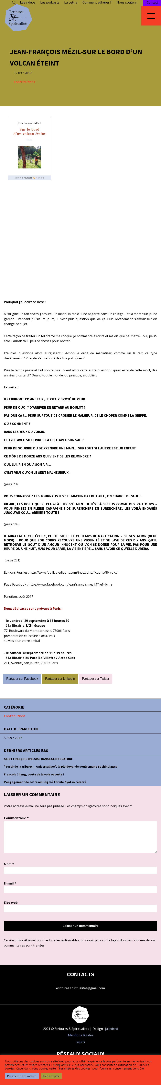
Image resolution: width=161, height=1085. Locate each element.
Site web (11, 902)
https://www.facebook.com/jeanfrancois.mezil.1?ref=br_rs (70, 584)
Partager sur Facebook (22, 678)
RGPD (80, 1042)
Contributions (24, 82)
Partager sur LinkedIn (60, 678)
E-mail (10, 883)
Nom (9, 864)
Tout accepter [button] (51, 1076)
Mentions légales (80, 1035)
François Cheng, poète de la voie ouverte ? (34, 774)
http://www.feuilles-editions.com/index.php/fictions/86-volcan (74, 572)
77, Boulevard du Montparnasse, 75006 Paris (37, 631)
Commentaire (16, 818)
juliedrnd (111, 1029)
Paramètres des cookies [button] (21, 1076)
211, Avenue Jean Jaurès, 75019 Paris (31, 663)
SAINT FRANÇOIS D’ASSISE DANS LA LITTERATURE (38, 759)
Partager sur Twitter (95, 678)
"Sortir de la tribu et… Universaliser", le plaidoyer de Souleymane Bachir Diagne (60, 766)
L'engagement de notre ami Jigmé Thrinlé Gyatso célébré (45, 782)
